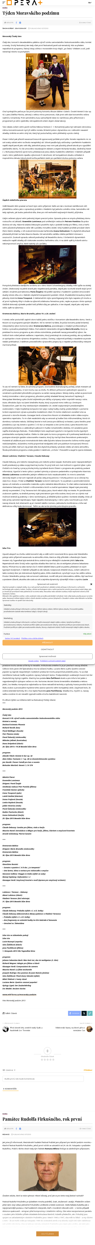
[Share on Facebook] (16, 23)
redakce (5, 1134)
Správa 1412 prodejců (12, 638)
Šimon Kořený (8, 28)
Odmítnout (47, 649)
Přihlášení (87, 1070)
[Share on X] (84, 1013)
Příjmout (47, 642)
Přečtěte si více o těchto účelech (32, 638)
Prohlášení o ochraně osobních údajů (52, 661)
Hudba (4, 7)
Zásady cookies (33, 661)
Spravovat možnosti (47, 656)
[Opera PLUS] (24, 2)
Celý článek (47, 1234)
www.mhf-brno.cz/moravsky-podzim (19, 994)
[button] (91, 584)
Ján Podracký (20, 28)
